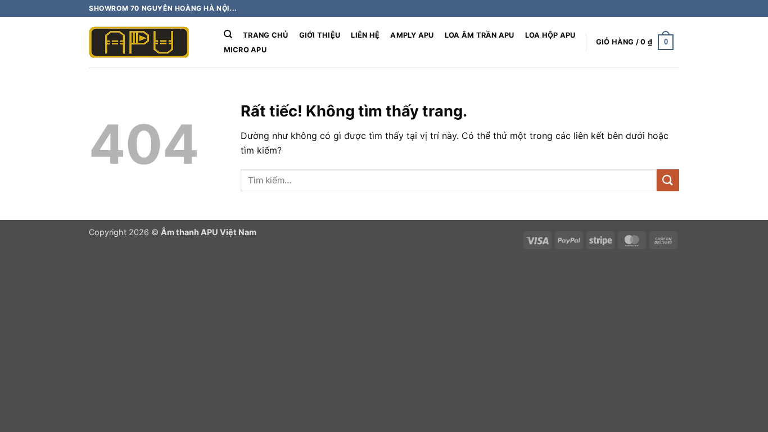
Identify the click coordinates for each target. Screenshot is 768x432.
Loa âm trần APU (479, 35)
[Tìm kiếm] (228, 34)
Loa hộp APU (550, 35)
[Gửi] (668, 180)
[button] (634, 42)
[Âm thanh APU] (145, 42)
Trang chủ (265, 35)
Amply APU (411, 35)
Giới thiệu (320, 35)
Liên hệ (365, 35)
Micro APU (245, 50)
